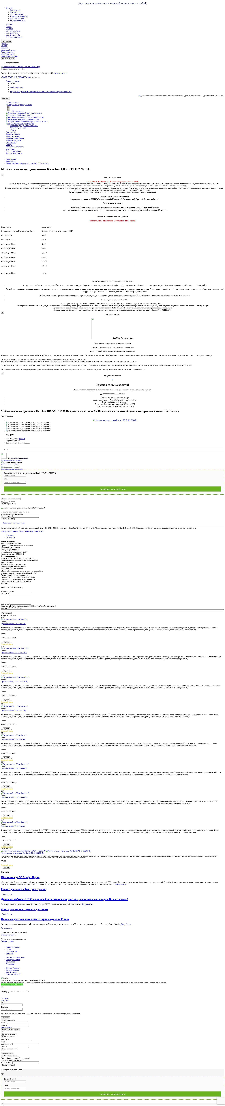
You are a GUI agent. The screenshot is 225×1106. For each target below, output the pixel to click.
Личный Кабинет (13, 968)
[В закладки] (12, 501)
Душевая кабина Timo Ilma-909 (13, 826)
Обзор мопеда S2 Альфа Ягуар (20, 877)
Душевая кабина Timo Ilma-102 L (14, 653)
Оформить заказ (8, 519)
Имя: (3, 1002)
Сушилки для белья (18, 128)
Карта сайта (10, 962)
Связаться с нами (12, 947)
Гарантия (9, 29)
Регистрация (15, 10)
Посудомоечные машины (38, 121)
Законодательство (13, 960)
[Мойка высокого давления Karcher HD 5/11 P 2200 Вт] (115, 420)
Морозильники (18, 111)
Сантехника (10, 132)
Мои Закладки (11, 972)
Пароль (4, 1025)
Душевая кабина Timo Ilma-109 (13, 710)
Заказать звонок (61, 73)
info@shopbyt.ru (35, 77)
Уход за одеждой (27, 124)
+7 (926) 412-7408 (34, 984)
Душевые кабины (13, 134)
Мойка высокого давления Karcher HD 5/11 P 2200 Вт (22, 853)
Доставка (9, 25)
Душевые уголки (12, 136)
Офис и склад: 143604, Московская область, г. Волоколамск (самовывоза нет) (41, 92)
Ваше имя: (5, 594)
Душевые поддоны (13, 140)
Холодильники (26, 105)
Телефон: (4, 1007)
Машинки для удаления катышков (24, 126)
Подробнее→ (120, 884)
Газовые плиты (26, 115)
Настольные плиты (31, 119)
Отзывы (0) (10, 537)
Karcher (22, 439)
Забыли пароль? (7, 1027)
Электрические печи (14, 153)
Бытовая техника (12, 103)
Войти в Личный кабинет (10, 1029)
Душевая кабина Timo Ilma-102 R (14, 682)
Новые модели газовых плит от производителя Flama (35, 919)
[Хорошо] (13, 608)
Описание (10, 535)
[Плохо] (19, 608)
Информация (6, 41)
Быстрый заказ (14, 499)
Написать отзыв (19, 523)
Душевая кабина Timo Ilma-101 (13, 624)
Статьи (8, 949)
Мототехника (11, 143)
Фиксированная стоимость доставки (24, 909)
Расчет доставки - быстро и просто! (23, 889)
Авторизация (15, 12)
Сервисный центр (13, 31)
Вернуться (5, 998)
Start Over (5, 1000)
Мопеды (9, 145)
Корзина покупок (17, 18)
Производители (12, 33)
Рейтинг (4, 608)
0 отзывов (7, 523)
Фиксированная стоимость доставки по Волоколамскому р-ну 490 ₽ (112, 3)
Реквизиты (10, 964)
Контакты (9, 954)
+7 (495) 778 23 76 (8, 77)
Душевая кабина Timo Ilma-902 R (14, 797)
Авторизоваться (7, 1053)
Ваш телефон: (6, 516)
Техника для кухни (13, 151)
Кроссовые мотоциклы (15, 147)
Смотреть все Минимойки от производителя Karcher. (22, 531)
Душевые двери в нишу (15, 138)
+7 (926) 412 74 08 (22, 77)
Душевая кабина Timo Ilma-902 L (14, 768)
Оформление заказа (18, 21)
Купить (4, 499)
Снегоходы (10, 149)
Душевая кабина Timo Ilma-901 (13, 739)
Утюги (13, 130)
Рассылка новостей (13, 974)
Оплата (8, 27)
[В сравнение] (14, 501)
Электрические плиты (35, 117)
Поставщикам (11, 951)
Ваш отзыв (5, 604)
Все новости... (6, 928)
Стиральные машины (33, 113)
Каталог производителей (16, 958)
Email (3, 1022)
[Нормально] (16, 608)
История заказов (12, 970)
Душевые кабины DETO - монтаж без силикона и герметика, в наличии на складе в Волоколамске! (64, 899)
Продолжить (6, 613)
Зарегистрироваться (9, 1034)
